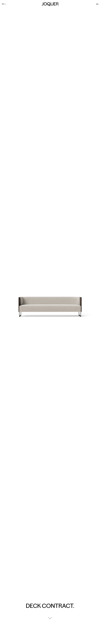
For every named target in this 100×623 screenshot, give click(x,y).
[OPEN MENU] (97, 4)
